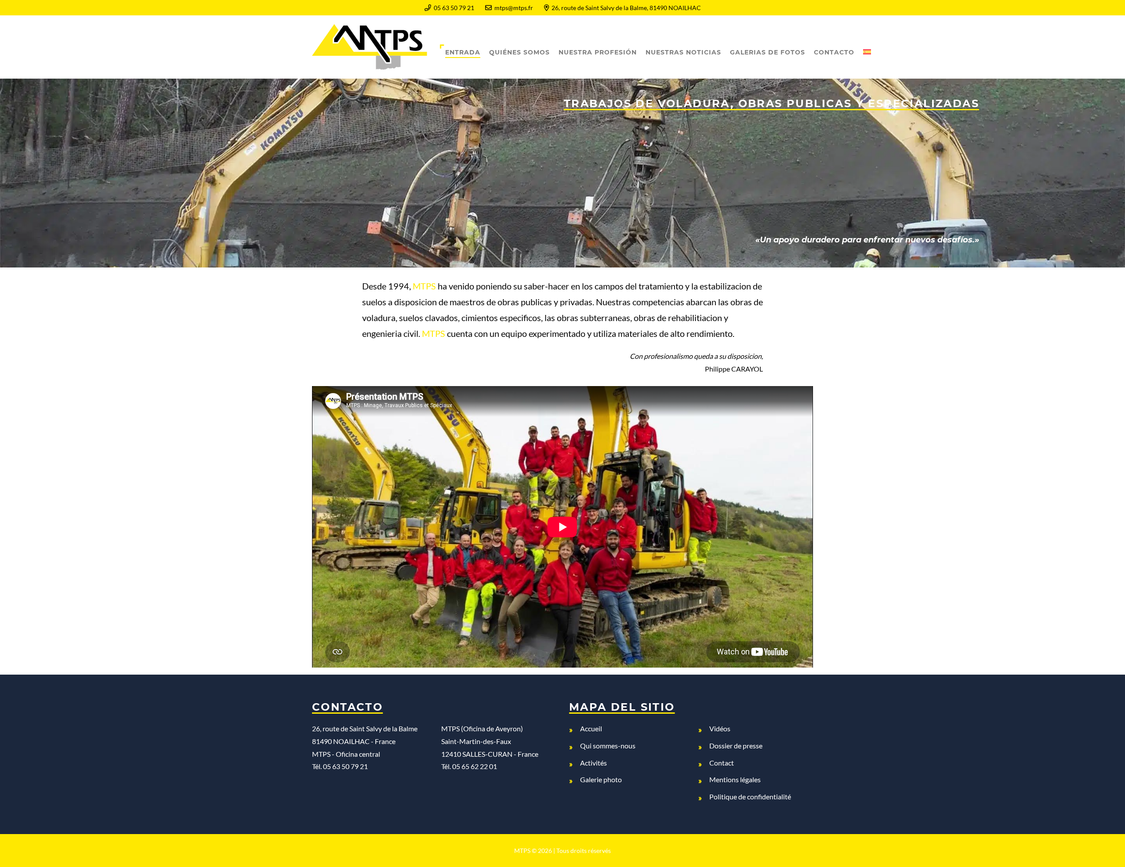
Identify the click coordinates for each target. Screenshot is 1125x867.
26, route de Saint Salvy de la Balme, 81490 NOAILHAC (626, 7)
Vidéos (719, 728)
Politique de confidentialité (750, 796)
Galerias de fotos (767, 52)
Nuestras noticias (683, 52)
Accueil (591, 728)
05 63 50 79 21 (454, 7)
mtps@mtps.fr (513, 7)
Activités (593, 763)
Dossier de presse (735, 745)
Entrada (462, 52)
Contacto (834, 52)
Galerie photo (601, 779)
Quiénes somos (519, 52)
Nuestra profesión (598, 52)
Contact (721, 763)
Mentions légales (735, 779)
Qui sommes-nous (607, 745)
